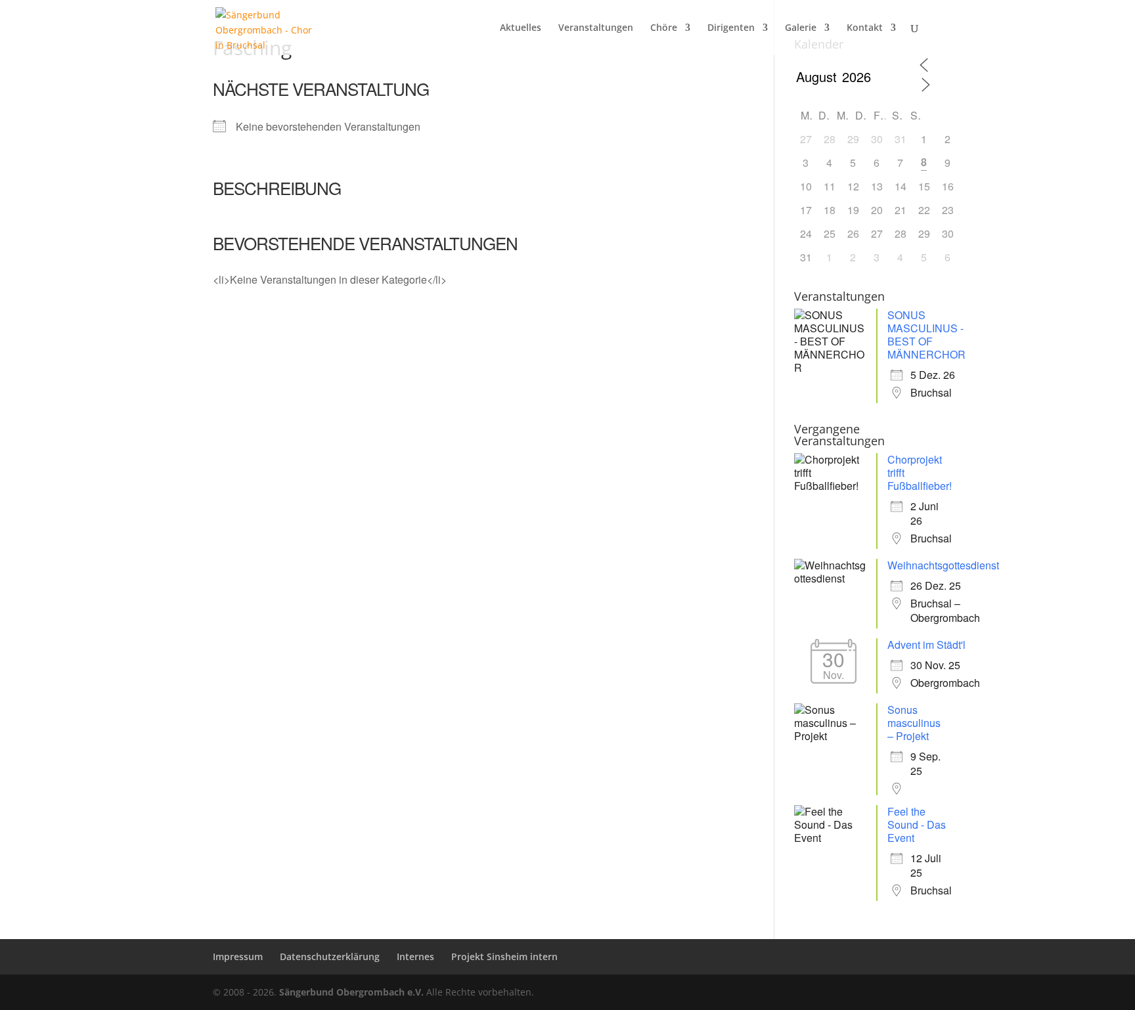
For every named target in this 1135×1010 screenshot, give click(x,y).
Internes (415, 956)
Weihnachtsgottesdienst (943, 565)
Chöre (663, 28)
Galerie (800, 28)
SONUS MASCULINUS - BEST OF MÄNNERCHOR (926, 334)
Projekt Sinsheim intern (504, 956)
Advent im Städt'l (926, 644)
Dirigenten (731, 28)
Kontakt (865, 28)
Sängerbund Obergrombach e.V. (351, 992)
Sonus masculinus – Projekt (914, 722)
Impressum (238, 956)
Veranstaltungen (595, 28)
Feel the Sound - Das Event (916, 824)
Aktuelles (520, 28)
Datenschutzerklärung (330, 956)
